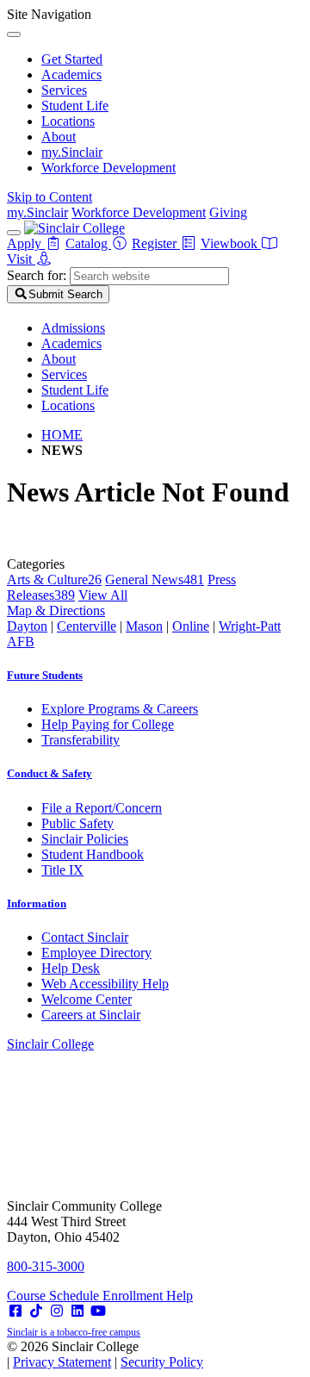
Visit (21, 259)
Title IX (62, 870)
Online (190, 626)
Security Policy (162, 1362)
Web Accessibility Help (105, 983)
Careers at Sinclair (90, 1014)
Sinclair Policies (84, 839)
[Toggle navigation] (14, 232)
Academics (71, 74)
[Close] (14, 34)
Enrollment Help (147, 1295)
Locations (68, 121)
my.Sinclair (71, 152)
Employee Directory (96, 952)
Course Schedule (54, 1295)
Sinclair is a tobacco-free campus (73, 1332)
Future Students (45, 675)
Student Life (74, 105)
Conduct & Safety (49, 773)
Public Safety (77, 823)
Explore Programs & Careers (119, 708)
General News (154, 579)
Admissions (73, 328)
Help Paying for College (107, 724)
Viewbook (231, 243)
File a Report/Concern (101, 808)
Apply (26, 243)
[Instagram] (56, 1311)
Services (64, 90)
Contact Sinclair (84, 937)
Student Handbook (92, 854)
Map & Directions (56, 610)
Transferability (80, 739)
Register (156, 243)
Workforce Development (108, 167)
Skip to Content (49, 197)
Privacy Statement (62, 1362)
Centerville (86, 626)
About (58, 136)
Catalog (88, 243)
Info (36, 903)
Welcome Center (86, 999)
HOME (62, 434)
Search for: (36, 275)
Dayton (27, 626)
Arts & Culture (54, 579)
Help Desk (70, 968)
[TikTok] (36, 1311)
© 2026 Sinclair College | (105, 1354)
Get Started (71, 59)
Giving (228, 212)
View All (102, 595)
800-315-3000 (45, 1266)
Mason (144, 626)
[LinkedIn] (77, 1311)
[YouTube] (98, 1311)
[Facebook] (15, 1311)
